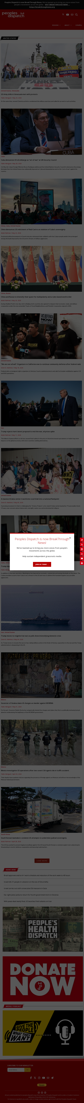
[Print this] (82, 563)
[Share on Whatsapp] (82, 554)
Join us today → (42, 564)
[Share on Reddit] (82, 549)
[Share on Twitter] (82, 544)
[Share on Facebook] (82, 540)
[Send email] (82, 558)
